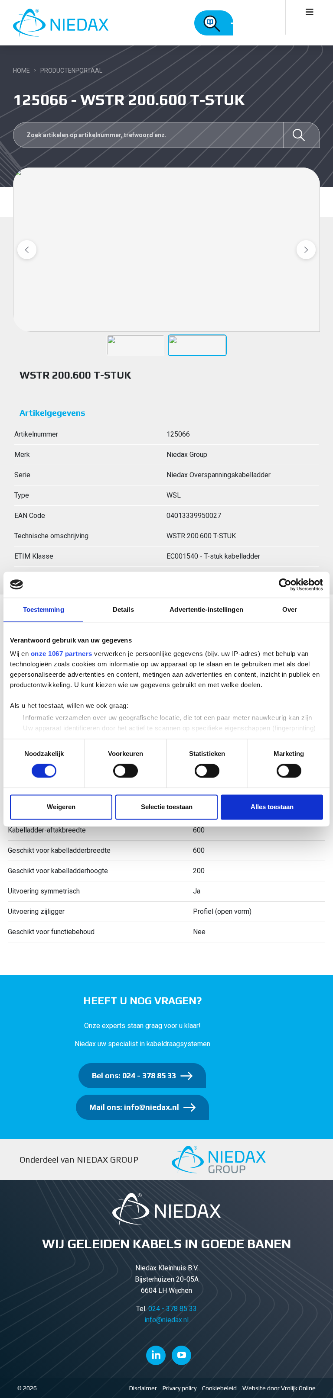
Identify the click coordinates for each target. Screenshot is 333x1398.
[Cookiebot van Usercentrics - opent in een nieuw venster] (285, 584)
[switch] (125, 771)
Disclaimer (143, 1388)
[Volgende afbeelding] (306, 249)
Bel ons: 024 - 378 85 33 (134, 1075)
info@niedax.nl (166, 1320)
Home (21, 70)
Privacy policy (179, 1388)
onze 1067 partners (61, 653)
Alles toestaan (272, 806)
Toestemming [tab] (43, 609)
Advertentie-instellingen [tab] (206, 609)
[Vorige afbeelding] (26, 249)
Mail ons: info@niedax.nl (134, 1107)
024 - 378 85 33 (172, 1309)
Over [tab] (289, 609)
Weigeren (61, 806)
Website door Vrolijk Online (279, 1388)
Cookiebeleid (219, 1388)
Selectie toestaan (167, 806)
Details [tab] (123, 609)
